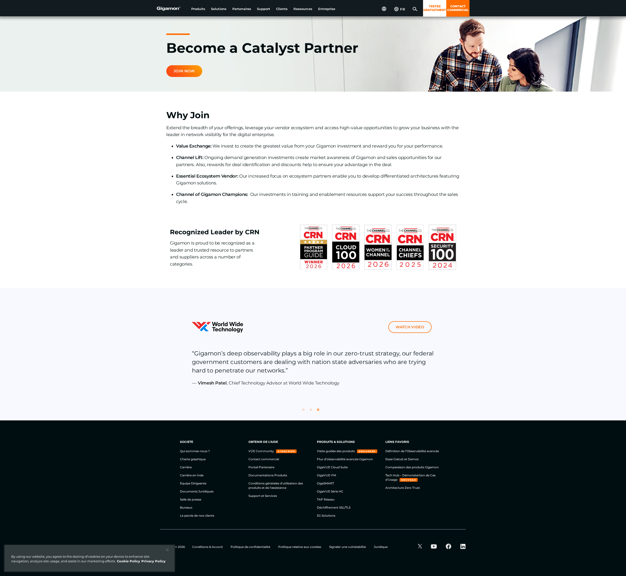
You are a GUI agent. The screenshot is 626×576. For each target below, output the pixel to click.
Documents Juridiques (196, 491)
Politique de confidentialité (251, 547)
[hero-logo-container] (172, 9)
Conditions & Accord (207, 547)
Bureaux (186, 507)
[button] (198, 9)
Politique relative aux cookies (300, 547)
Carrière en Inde (191, 475)
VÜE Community (261, 451)
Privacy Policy (153, 561)
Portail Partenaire (261, 467)
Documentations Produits (267, 475)
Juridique (381, 547)
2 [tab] (313, 411)
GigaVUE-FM (326, 475)
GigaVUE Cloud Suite (332, 467)
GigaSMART (325, 483)
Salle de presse (190, 499)
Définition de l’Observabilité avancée (412, 451)
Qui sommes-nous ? (195, 451)
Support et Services (262, 496)
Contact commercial (263, 459)
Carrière (186, 467)
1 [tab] (305, 411)
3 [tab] (320, 411)
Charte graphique (193, 459)
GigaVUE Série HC (330, 491)
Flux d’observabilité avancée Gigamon (345, 459)
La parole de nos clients (197, 515)
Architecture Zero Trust (402, 488)
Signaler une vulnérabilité (348, 547)
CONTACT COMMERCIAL (458, 8)
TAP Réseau (326, 499)
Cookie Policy (128, 561)
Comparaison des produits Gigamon (412, 467)
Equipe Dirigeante (193, 483)
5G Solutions (326, 515)
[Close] (167, 549)
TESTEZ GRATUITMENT (434, 8)
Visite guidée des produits (336, 451)
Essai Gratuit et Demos (402, 459)
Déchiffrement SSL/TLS (333, 507)
